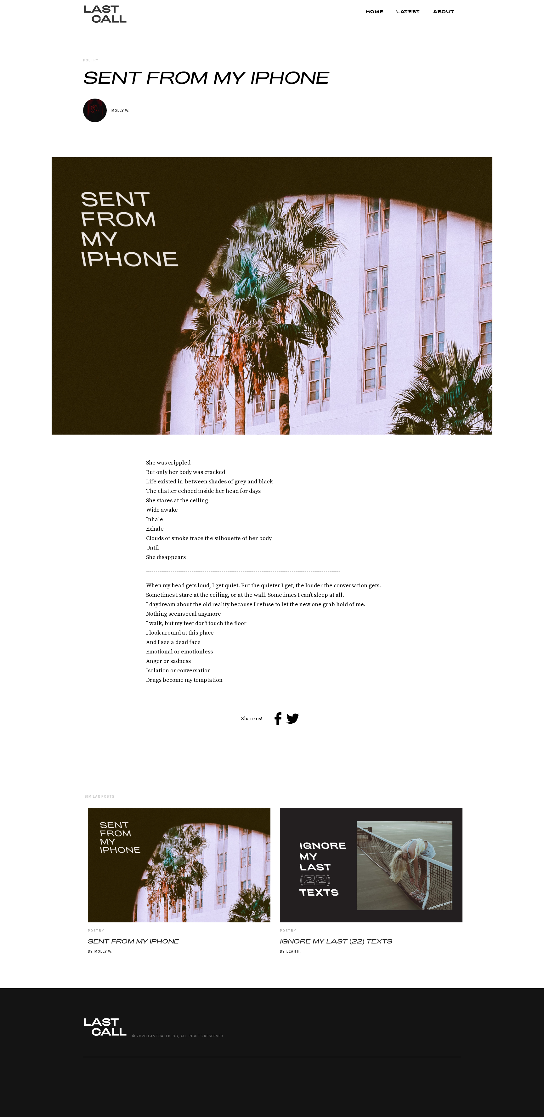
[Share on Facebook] (278, 719)
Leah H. (293, 951)
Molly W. (120, 110)
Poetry (96, 930)
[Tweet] (293, 719)
